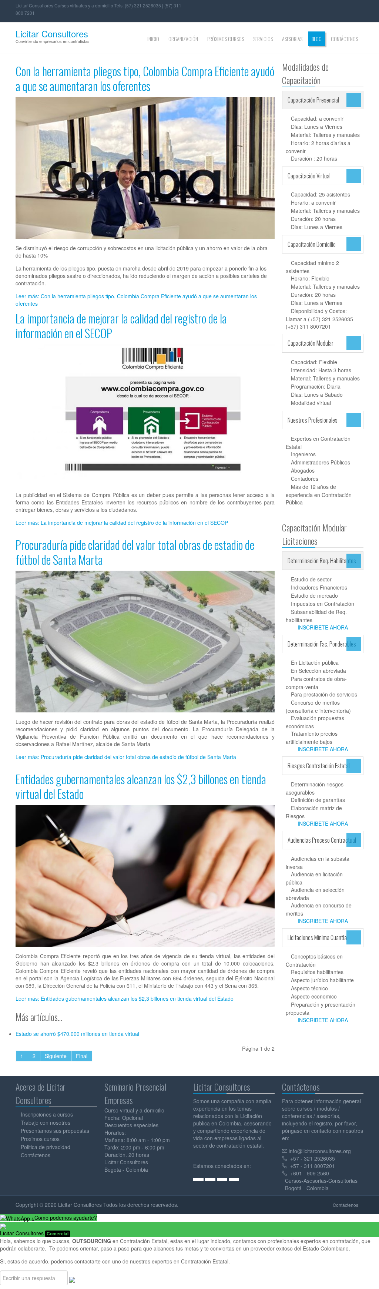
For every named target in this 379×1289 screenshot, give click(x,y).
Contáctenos (35, 1155)
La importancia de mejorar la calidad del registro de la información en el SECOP (121, 325)
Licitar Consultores (52, 33)
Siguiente (56, 1056)
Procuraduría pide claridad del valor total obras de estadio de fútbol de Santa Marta (135, 552)
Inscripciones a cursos (47, 1114)
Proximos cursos (40, 1138)
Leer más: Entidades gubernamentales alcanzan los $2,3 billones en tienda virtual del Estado (125, 998)
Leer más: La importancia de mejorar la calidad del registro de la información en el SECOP (122, 522)
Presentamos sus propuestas (55, 1130)
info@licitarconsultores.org (320, 1151)
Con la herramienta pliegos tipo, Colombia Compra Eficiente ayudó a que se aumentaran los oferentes (145, 78)
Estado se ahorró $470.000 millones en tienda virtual (77, 1033)
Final (81, 1056)
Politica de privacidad (45, 1147)
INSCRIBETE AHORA (323, 627)
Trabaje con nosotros (45, 1122)
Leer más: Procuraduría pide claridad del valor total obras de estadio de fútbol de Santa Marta (126, 757)
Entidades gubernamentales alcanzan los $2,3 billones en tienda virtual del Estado (141, 786)
